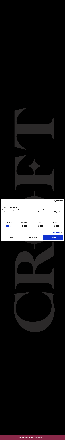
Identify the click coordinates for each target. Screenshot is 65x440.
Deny (11, 237)
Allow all (53, 237)
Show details (56, 232)
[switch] (24, 226)
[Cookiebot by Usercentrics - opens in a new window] (55, 201)
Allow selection (32, 237)
